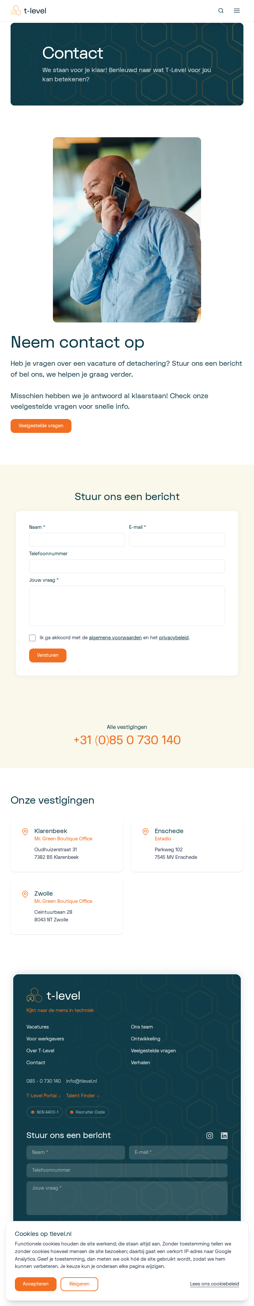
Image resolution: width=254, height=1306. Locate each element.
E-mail (137, 527)
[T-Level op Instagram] (209, 1135)
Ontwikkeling (145, 1039)
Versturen (48, 655)
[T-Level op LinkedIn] (224, 1135)
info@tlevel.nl (81, 1081)
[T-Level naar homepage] (29, 10)
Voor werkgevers (45, 1039)
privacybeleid (174, 638)
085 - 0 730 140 (43, 1081)
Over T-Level (40, 1051)
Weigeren (79, 1284)
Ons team (142, 1027)
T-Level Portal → (43, 1096)
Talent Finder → (82, 1096)
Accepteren (36, 1284)
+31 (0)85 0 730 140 (127, 740)
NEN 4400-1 (48, 1112)
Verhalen (140, 1063)
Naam (37, 527)
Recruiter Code (90, 1112)
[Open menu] (236, 10)
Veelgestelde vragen (41, 426)
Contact (35, 1063)
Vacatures (37, 1027)
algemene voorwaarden (115, 638)
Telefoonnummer (48, 554)
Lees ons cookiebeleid (214, 1284)
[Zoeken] (221, 10)
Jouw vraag (44, 580)
